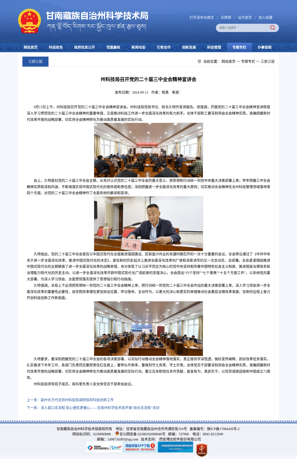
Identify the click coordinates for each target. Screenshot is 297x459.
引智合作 (164, 47)
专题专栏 (239, 47)
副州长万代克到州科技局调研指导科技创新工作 (77, 400)
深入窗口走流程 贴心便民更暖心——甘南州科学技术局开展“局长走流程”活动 (100, 408)
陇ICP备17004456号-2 (223, 429)
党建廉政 (113, 47)
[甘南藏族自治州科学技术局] (83, 9)
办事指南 (265, 47)
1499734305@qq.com (122, 439)
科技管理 (214, 47)
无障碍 (226, 17)
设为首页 (245, 17)
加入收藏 (265, 17)
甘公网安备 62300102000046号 (142, 434)
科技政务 (56, 47)
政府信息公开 (84, 47)
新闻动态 (138, 47)
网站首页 (31, 47)
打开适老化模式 (202, 17)
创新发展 (189, 47)
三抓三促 (268, 61)
